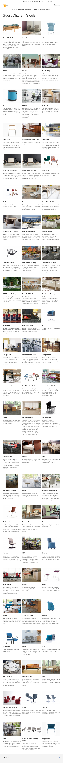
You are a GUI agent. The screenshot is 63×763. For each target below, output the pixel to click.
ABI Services (28, 9)
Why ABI (13, 9)
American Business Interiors (33, 759)
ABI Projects (21, 9)
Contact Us (26, 1)
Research (42, 9)
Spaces (35, 9)
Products (48, 9)
